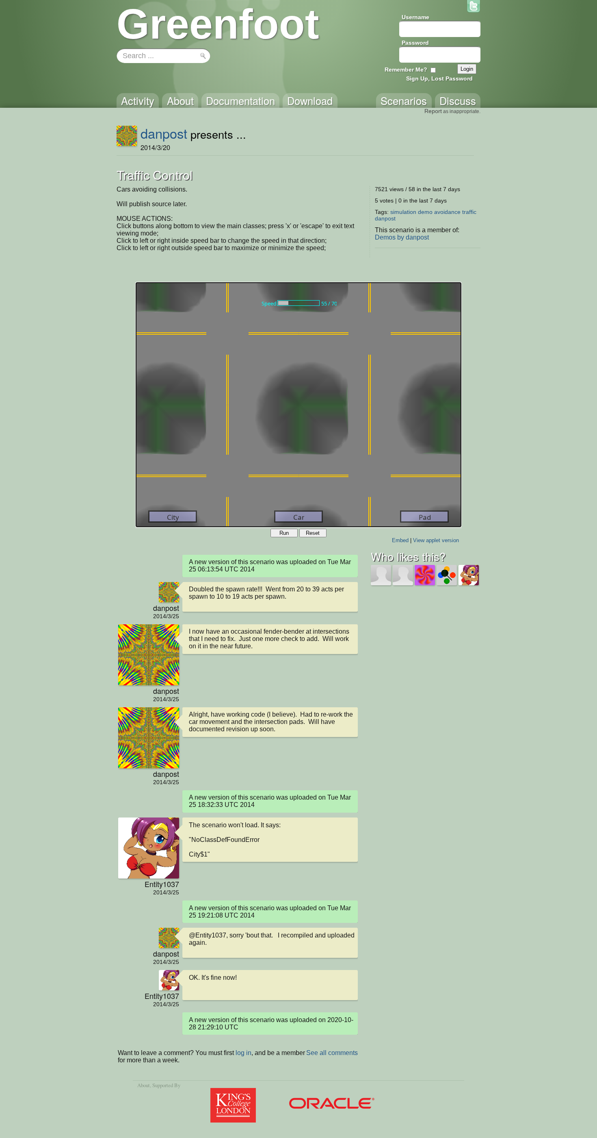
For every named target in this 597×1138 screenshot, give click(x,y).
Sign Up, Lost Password (439, 78)
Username (415, 17)
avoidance (447, 212)
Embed (400, 540)
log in (243, 1052)
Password (415, 42)
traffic (469, 212)
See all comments (332, 1052)
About (143, 1085)
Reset (313, 533)
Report (433, 111)
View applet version (436, 540)
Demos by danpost (402, 237)
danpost (164, 133)
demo (425, 212)
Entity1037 (162, 884)
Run (284, 533)
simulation (403, 212)
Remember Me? (406, 69)
